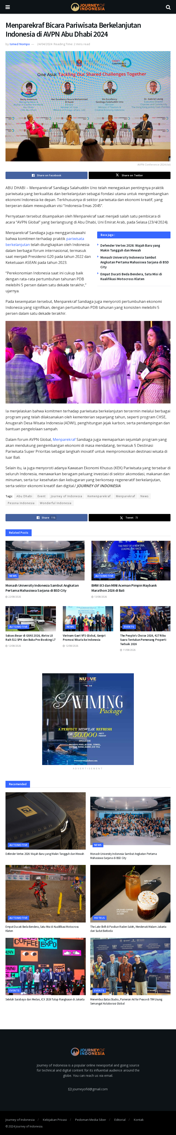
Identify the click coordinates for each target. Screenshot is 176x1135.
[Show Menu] (8, 7)
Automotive (104, 575)
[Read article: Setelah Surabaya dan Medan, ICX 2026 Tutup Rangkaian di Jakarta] (46, 966)
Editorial (120, 1120)
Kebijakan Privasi (55, 1120)
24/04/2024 (44, 44)
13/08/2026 (100, 596)
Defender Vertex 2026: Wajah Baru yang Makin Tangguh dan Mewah (45, 854)
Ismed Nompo (20, 44)
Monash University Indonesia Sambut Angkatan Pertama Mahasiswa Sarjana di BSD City (134, 262)
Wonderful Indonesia (56, 503)
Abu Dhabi (24, 496)
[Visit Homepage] (88, 7)
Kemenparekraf (99, 496)
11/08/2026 (129, 650)
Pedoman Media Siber (90, 1120)
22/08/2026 (14, 596)
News (144, 496)
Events (129, 626)
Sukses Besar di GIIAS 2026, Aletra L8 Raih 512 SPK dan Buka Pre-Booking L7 (30, 638)
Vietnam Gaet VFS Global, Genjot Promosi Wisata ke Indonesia (84, 638)
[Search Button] (168, 7)
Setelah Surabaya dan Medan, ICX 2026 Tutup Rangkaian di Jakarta (45, 999)
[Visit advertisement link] (88, 719)
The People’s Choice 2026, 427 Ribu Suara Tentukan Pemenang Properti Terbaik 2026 (143, 640)
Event (42, 496)
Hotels (99, 918)
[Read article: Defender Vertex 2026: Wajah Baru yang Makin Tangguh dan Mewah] (46, 821)
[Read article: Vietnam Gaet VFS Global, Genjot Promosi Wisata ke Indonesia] (88, 618)
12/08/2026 (14, 645)
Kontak (139, 1120)
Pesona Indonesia (21, 503)
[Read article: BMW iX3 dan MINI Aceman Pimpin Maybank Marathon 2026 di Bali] (130, 560)
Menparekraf (64, 439)
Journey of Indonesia (66, 496)
